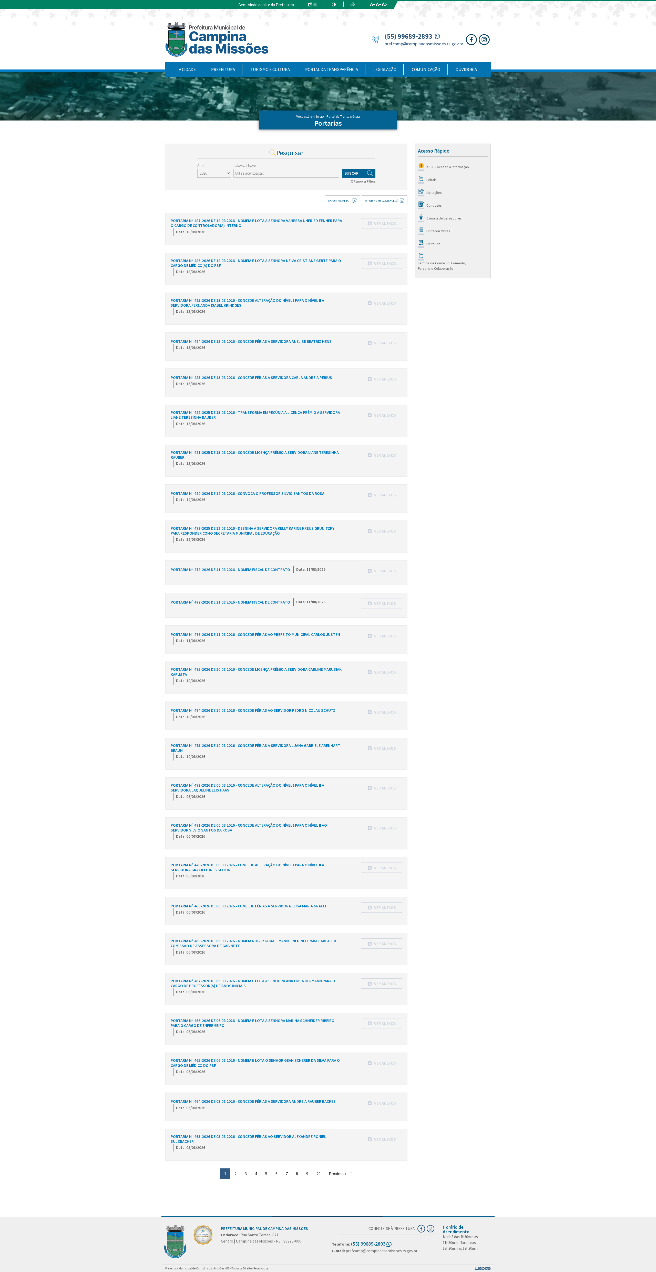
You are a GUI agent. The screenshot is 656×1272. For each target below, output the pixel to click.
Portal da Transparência (331, 69)
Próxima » (337, 1173)
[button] (381, 223)
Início (320, 116)
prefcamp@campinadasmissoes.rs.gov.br (424, 44)
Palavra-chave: (245, 165)
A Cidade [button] (187, 69)
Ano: (200, 165)
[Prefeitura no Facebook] (472, 39)
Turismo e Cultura (270, 69)
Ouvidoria (466, 69)
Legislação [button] (384, 69)
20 (318, 1173)
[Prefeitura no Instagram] (485, 39)
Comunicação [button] (426, 69)
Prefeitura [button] (223, 69)
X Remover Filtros (363, 181)
